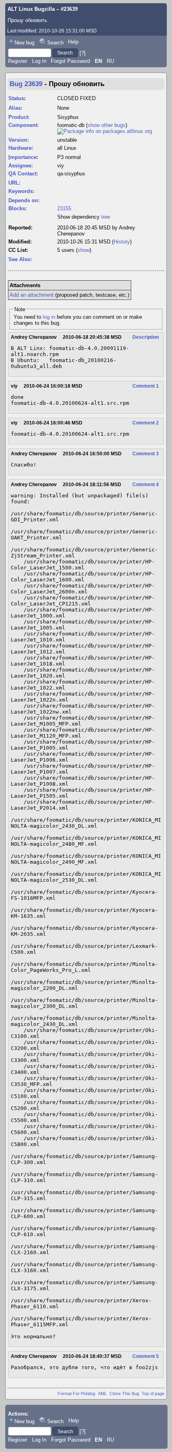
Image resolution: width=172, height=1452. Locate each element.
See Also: (20, 259)
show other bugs (107, 125)
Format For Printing (76, 1393)
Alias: (15, 108)
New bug (24, 43)
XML (102, 1393)
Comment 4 (145, 484)
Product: (19, 117)
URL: (14, 183)
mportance (22, 157)
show (84, 250)
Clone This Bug (124, 1393)
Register (17, 61)
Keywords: (21, 191)
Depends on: (24, 200)
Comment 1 (145, 386)
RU (110, 61)
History (122, 242)
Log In (39, 61)
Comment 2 (145, 423)
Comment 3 (145, 454)
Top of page (153, 1393)
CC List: (18, 250)
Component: (23, 125)
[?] (83, 53)
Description (145, 337)
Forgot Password (70, 61)
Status (16, 98)
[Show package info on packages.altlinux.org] (104, 131)
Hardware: (20, 148)
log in (49, 317)
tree (105, 217)
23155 (64, 208)
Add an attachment (32, 295)
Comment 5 (145, 1356)
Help (73, 42)
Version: (18, 140)
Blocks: (17, 208)
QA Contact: (23, 174)
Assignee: (20, 166)
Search (55, 43)
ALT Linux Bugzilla (31, 9)
